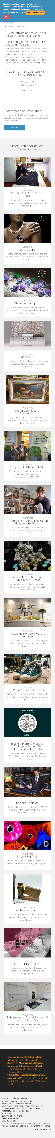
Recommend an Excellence (22, 110)
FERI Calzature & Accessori (27, 690)
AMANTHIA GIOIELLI (27, 964)
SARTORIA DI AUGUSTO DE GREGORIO (27, 195)
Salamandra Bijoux (27, 303)
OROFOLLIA (27, 249)
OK (6, 17)
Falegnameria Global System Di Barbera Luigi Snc (27, 1019)
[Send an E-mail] (24, 93)
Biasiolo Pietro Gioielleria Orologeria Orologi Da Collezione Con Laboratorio (27, 746)
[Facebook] (30, 93)
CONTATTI (6, 1123)
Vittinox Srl (27, 357)
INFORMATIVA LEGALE (40, 1126)
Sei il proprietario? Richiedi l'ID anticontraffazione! (25, 43)
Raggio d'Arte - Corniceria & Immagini (27, 635)
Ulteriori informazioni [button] (35, 12)
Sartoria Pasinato (27, 803)
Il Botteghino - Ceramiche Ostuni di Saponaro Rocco (27, 522)
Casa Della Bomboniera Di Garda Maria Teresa (27, 578)
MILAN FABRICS (27, 856)
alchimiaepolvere (27, 910)
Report (14, 127)
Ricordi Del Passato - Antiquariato (27, 412)
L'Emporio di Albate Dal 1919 (27, 467)
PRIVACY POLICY (20, 1123)
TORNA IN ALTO (40, 1130)
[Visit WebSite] (27, 93)
